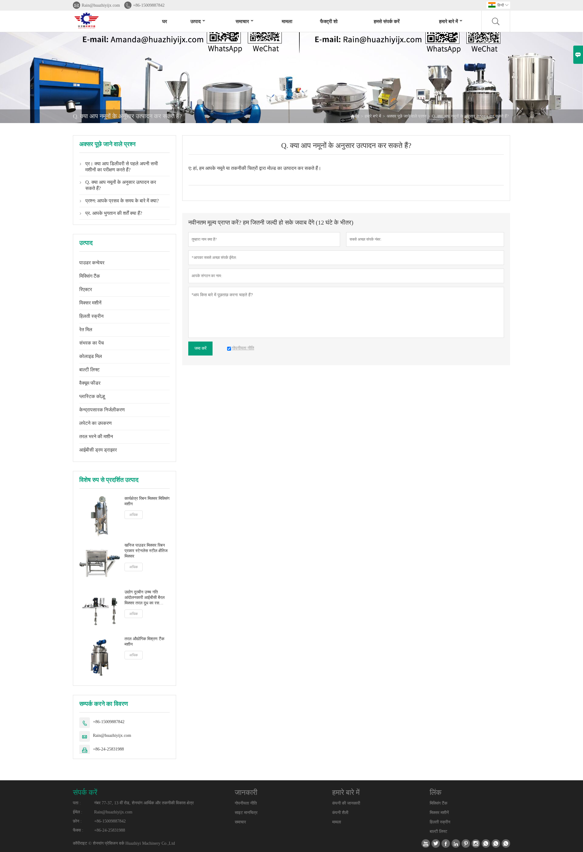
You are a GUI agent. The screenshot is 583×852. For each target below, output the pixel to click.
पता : (77, 803)
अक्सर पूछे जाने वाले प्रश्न (406, 116)
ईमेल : (77, 812)
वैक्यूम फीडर (90, 383)
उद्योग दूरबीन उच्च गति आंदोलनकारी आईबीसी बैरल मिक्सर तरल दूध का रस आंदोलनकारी (144, 598)
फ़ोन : (77, 821)
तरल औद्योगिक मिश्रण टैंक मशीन (144, 642)
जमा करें (200, 348)
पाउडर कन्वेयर (91, 262)
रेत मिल (85, 329)
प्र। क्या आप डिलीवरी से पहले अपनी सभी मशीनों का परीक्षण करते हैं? (121, 166)
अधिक (133, 515)
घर (164, 21)
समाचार (242, 21)
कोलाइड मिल (90, 356)
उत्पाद (195, 21)
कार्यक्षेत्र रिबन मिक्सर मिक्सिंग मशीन (146, 501)
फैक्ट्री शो (329, 21)
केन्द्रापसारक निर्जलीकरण (102, 409)
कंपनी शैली (340, 812)
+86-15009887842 (149, 5)
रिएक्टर (85, 289)
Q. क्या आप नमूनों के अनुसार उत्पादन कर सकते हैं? (120, 185)
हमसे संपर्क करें (387, 21)
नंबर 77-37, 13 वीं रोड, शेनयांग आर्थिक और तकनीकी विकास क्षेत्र (144, 803)
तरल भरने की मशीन (96, 436)
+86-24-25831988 (108, 749)
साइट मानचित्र (246, 812)
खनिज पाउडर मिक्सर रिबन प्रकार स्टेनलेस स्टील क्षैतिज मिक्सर (146, 550)
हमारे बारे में (448, 21)
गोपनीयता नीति (246, 803)
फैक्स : (78, 830)
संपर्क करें (85, 792)
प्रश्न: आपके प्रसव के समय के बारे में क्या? (122, 200)
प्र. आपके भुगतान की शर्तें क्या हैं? (113, 213)
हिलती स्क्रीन (91, 316)
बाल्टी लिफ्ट (89, 369)
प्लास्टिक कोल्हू (92, 396)
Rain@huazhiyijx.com (101, 5)
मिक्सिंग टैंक (89, 276)
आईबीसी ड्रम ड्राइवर (98, 449)
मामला (287, 21)
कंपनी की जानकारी (346, 803)
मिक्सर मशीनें (90, 302)
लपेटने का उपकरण (95, 423)
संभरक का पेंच (91, 342)
